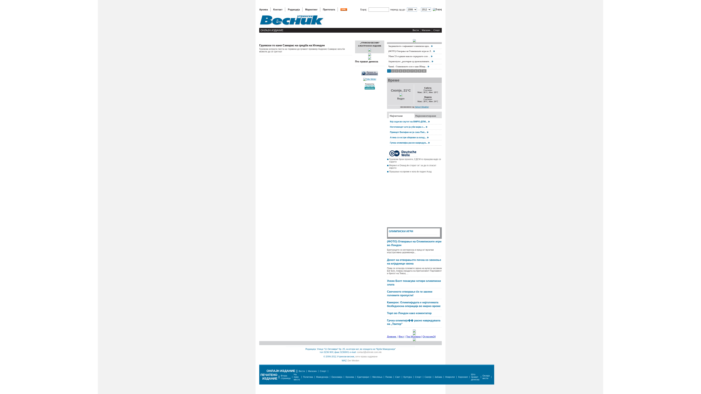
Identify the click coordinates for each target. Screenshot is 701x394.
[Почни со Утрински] (369, 74)
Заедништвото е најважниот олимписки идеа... (409, 46)
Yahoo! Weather (422, 107)
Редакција (294, 9)
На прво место (297, 377)
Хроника (349, 377)
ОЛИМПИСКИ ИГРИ (401, 231)
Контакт (277, 9)
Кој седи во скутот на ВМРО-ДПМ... (408, 121)
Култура (407, 377)
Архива (263, 9)
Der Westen (353, 360)
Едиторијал (363, 377)
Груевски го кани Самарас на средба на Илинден (292, 45)
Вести (416, 30)
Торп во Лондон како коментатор (409, 313)
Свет (397, 377)
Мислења (377, 377)
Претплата (329, 9)
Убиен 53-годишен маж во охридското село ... (409, 56)
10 (424, 71)
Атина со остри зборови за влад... (408, 137)
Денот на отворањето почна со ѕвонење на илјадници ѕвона (414, 261)
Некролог (450, 377)
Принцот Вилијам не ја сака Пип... (408, 132)
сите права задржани (366, 356)
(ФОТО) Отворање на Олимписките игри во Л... (410, 51)
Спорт (436, 30)
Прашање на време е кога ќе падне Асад (410, 171)
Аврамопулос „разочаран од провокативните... (409, 61)
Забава (438, 377)
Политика (308, 377)
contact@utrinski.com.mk (369, 352)
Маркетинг (311, 9)
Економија (337, 377)
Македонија (322, 377)
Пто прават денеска (366, 61)
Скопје (428, 377)
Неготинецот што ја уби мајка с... (407, 127)
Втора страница (286, 377)
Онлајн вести (486, 377)
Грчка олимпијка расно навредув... (408, 143)
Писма (388, 377)
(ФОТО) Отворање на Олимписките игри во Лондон (414, 243)
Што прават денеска (475, 377)
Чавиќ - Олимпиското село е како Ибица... (407, 66)
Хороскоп (463, 377)
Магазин (426, 30)
